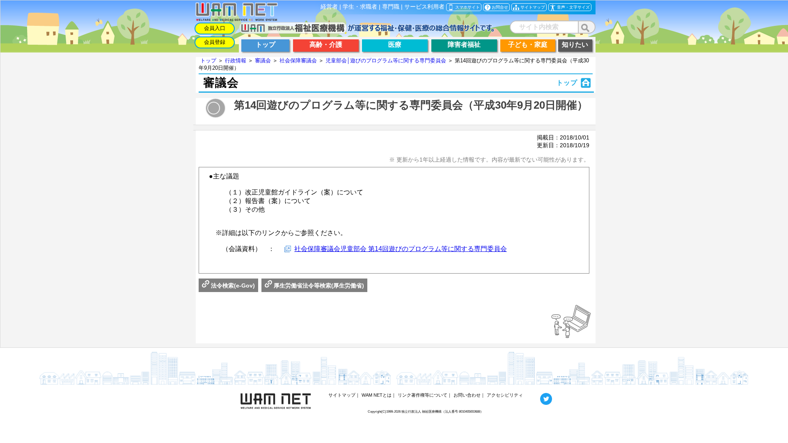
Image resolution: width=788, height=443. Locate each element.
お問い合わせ (467, 395)
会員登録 (214, 42)
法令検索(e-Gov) (232, 285)
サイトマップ (341, 395)
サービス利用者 (424, 7)
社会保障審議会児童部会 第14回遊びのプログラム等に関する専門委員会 (400, 248)
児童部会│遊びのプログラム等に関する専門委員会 (385, 60)
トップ (208, 60)
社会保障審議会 (298, 60)
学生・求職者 (360, 7)
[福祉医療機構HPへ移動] (367, 31)
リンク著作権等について (422, 395)
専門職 (390, 7)
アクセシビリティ (505, 395)
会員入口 (214, 28)
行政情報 (235, 60)
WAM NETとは (377, 395)
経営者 (329, 7)
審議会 (263, 60)
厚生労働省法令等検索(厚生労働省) (318, 285)
